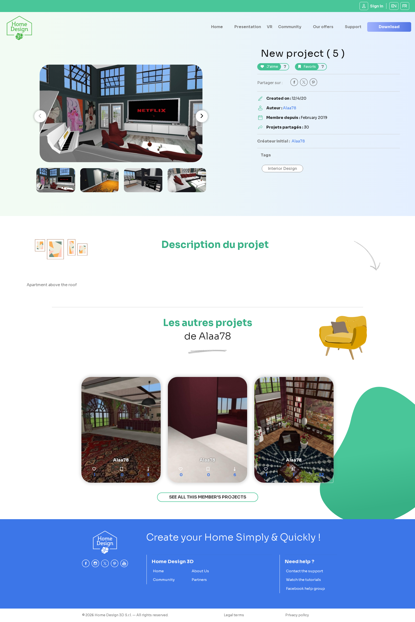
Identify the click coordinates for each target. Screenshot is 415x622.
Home (217, 26)
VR (269, 26)
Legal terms (234, 615)
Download (389, 26)
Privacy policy (297, 615)
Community (289, 26)
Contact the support (304, 571)
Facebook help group (305, 588)
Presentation (247, 26)
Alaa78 (289, 108)
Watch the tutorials (303, 579)
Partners (199, 579)
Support (353, 26)
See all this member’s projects (207, 497)
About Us (200, 571)
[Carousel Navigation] (121, 116)
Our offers (323, 26)
